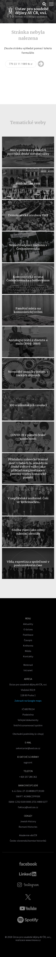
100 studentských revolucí (28, 405)
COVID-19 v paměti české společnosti (28, 436)
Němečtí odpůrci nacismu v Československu (28, 246)
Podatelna (28, 714)
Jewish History (28, 821)
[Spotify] (28, 920)
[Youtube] (28, 908)
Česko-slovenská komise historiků (28, 840)
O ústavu (28, 629)
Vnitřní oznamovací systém (28, 725)
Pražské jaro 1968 (28, 183)
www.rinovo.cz (33, 940)
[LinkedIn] (28, 874)
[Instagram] (28, 885)
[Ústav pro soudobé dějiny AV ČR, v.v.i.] (10, 12)
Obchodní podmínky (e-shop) (28, 733)
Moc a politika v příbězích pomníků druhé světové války (28, 151)
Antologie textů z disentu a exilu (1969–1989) (28, 341)
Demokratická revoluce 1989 (28, 215)
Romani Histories (28, 826)
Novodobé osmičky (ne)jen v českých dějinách (28, 373)
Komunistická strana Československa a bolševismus (28, 278)
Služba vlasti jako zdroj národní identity (28, 531)
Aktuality (28, 623)
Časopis (28, 640)
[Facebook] (28, 864)
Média (28, 651)
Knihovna (28, 645)
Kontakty (28, 656)
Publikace (28, 634)
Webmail (28, 664)
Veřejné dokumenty (28, 719)
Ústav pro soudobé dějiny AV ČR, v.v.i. (32, 936)
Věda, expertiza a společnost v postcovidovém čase (28, 563)
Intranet (28, 670)
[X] (28, 897)
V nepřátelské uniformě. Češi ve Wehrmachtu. (28, 500)
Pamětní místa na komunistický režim (28, 310)
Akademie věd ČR (28, 835)
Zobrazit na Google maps (28, 700)
